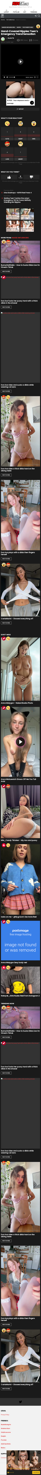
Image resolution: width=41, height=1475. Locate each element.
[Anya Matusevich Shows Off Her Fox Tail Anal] (20, 742)
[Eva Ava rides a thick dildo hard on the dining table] (20, 431)
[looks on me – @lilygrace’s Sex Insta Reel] (20, 879)
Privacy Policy (5, 1414)
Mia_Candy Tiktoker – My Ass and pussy (19, 840)
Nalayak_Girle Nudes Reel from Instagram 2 (20, 995)
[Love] (8, 242)
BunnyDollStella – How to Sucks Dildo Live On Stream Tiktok (20, 266)
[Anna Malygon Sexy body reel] (20, 940)
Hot (24, 12)
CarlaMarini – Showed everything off (17, 618)
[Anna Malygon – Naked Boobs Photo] (20, 669)
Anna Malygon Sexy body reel (14, 962)
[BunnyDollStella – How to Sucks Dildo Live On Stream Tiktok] (20, 252)
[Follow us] (36, 16)
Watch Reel (6, 271)
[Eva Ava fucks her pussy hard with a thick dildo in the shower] (20, 287)
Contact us (4, 1457)
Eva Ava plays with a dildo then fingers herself (18, 553)
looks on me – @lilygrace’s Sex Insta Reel (19, 917)
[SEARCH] (39, 16)
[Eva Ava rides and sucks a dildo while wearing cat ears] (20, 347)
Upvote (9, 177)
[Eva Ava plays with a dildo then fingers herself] (20, 515)
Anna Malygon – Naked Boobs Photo (17, 703)
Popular (16, 12)
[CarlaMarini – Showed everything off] (20, 590)
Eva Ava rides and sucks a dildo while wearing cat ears (17, 386)
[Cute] (8, 397)
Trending (33, 12)
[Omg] (38, 26)
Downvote (31, 177)
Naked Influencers (20, 238)
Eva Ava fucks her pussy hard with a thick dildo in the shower (19, 302)
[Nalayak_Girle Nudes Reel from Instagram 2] (20, 980)
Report (21, 109)
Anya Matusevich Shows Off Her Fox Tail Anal (18, 780)
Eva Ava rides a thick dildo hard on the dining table (17, 469)
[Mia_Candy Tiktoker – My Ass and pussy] (20, 811)
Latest (6, 12)
